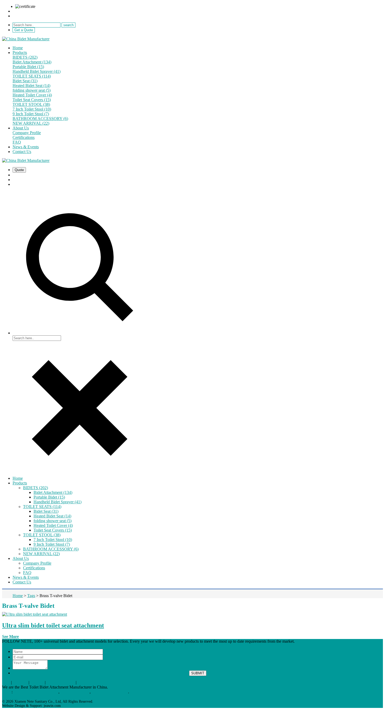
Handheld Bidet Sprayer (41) (36, 71)
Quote (19, 170)
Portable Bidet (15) (28, 66)
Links (7, 692)
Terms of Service (61, 682)
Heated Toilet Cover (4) (32, 95)
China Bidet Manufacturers (36, 692)
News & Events (26, 147)
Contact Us (22, 151)
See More (10, 636)
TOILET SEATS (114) (32, 76)
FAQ (17, 142)
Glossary (20, 682)
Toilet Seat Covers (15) (32, 99)
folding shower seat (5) (32, 90)
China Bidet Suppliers (110, 692)
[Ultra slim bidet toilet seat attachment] (34, 614)
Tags (6, 682)
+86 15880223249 (28, 16)
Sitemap (37, 682)
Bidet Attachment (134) (32, 62)
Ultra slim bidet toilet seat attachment (53, 625)
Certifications (24, 137)
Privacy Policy (90, 682)
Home (18, 48)
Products (20, 52)
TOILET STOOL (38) (31, 104)
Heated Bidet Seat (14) (31, 85)
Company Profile (27, 132)
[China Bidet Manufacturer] (26, 39)
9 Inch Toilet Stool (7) (31, 114)
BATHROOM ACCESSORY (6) (40, 118)
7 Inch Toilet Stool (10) (32, 109)
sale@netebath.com (29, 11)
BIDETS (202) (25, 57)
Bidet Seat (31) (25, 81)
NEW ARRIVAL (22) (31, 123)
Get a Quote (23, 30)
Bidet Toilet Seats (75, 692)
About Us (21, 128)
